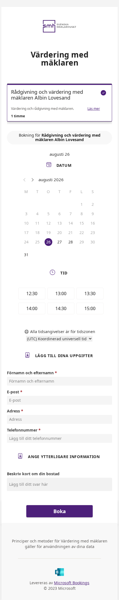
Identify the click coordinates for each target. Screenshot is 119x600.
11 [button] (37, 223)
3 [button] (26, 213)
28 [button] (70, 242)
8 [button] (82, 213)
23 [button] (92, 232)
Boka (59, 511)
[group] (59, 302)
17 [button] (26, 232)
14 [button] (70, 223)
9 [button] (93, 213)
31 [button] (26, 254)
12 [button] (48, 223)
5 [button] (48, 213)
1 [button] (82, 204)
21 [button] (70, 232)
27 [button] (59, 242)
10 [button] (26, 223)
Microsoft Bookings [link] (71, 582)
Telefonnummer (22, 430)
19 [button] (48, 232)
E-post (13, 391)
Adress (13, 411)
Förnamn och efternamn (30, 372)
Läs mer (93, 109)
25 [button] (37, 242)
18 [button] (37, 232)
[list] (59, 104)
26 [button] (48, 242)
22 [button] (81, 232)
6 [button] (59, 213)
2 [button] (93, 204)
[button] (25, 179)
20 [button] (59, 232)
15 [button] (81, 223)
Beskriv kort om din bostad (33, 473)
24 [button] (26, 242)
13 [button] (59, 223)
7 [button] (70, 213)
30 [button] (92, 242)
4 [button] (37, 213)
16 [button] (92, 223)
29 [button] (81, 242)
